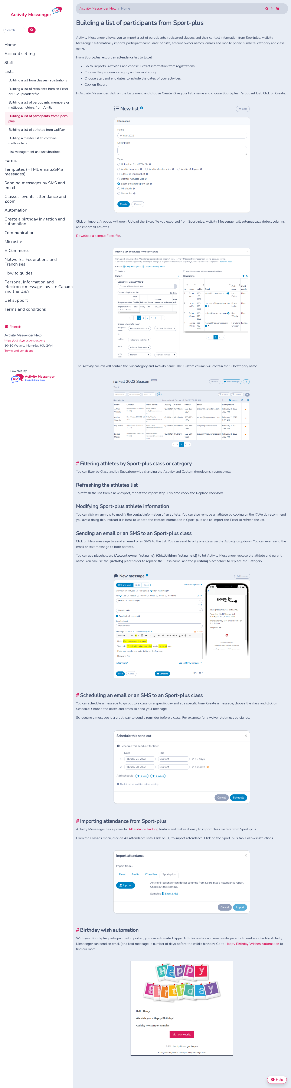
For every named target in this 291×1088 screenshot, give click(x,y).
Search (10, 30)
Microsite (13, 242)
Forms (10, 160)
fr (272, 8)
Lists (9, 71)
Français (15, 326)
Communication (19, 233)
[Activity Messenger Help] (36, 11)
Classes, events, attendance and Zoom (35, 199)
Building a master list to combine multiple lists (33, 141)
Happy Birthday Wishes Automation (252, 944)
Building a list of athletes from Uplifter (37, 129)
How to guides (18, 273)
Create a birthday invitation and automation (34, 221)
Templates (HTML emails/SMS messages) (33, 171)
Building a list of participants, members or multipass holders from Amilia (39, 105)
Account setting (19, 54)
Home (10, 45)
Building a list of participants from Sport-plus (38, 119)
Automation (15, 210)
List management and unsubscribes (35, 151)
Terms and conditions (25, 309)
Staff (9, 62)
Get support (16, 300)
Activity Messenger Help (98, 8)
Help (279, 1079)
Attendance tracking (143, 829)
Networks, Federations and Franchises (30, 262)
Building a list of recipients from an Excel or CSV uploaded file (38, 91)
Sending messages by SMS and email (34, 185)
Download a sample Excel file (98, 235)
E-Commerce (17, 250)
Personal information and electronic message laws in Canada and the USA (38, 286)
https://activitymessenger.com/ (24, 340)
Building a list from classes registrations (38, 80)
